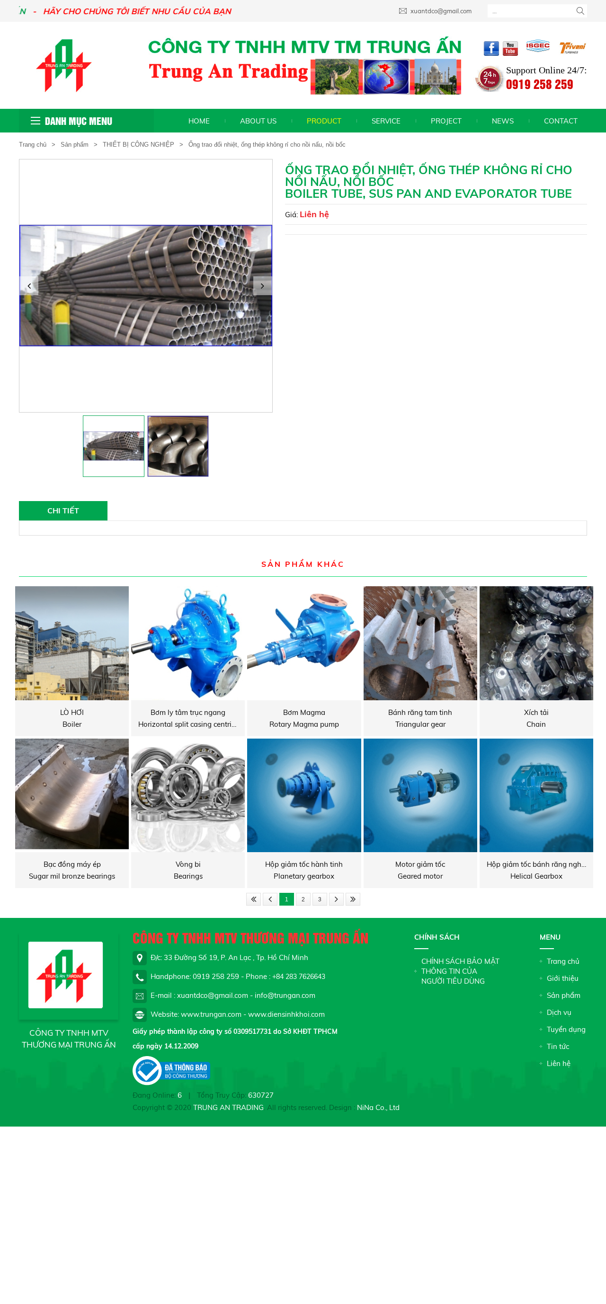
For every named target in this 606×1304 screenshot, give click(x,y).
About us (258, 120)
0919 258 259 (539, 83)
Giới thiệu (563, 978)
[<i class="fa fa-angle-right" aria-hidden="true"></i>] (336, 899)
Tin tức (558, 1046)
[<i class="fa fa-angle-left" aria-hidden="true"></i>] (270, 899)
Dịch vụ (559, 1012)
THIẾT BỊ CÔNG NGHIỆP (138, 144)
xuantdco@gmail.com (440, 11)
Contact (561, 120)
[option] (145, 285)
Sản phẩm (75, 144)
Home (199, 120)
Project (446, 120)
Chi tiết (63, 510)
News (503, 120)
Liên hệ (314, 214)
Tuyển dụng (566, 1029)
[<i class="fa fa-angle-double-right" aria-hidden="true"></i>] (353, 899)
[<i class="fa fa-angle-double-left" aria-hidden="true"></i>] (253, 899)
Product (324, 120)
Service (386, 120)
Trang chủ (32, 144)
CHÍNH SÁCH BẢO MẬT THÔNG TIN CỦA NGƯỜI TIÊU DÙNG (460, 971)
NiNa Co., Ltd (378, 1107)
